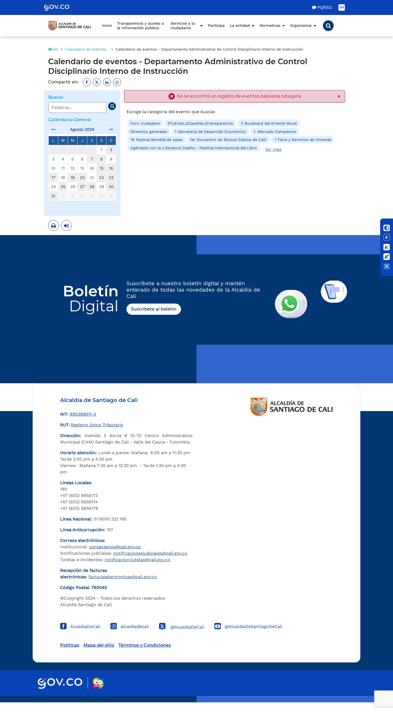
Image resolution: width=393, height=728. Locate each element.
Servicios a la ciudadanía (183, 25)
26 (72, 186)
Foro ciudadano (145, 123)
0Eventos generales (148, 131)
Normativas (270, 25)
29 (101, 186)
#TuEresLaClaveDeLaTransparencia (200, 123)
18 (63, 177)
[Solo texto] (386, 237)
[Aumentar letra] (386, 257)
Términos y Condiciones (144, 645)
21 (92, 177)
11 (63, 168)
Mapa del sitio (98, 645)
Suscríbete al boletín (153, 309)
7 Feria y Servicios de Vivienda (303, 139)
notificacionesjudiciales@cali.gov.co (150, 553)
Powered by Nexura (373, 699)
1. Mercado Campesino (275, 131)
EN (342, 7)
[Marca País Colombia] (98, 683)
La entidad (240, 25)
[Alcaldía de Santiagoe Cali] (69, 25)
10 (53, 168)
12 (73, 168)
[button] (328, 25)
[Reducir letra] (386, 247)
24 (53, 186)
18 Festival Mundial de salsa (156, 139)
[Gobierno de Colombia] (62, 7)
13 (82, 168)
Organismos (300, 25)
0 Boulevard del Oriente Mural (269, 123)
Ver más (273, 149)
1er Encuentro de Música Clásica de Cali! (228, 139)
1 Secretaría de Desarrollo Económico (210, 131)
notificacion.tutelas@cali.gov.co (137, 559)
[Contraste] (386, 228)
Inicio (107, 25)
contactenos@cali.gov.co (115, 546)
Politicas (69, 645)
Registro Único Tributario (97, 424)
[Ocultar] (386, 266)
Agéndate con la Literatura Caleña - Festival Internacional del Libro (193, 147)
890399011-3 (83, 414)
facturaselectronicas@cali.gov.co (122, 576)
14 (92, 168)
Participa (216, 25)
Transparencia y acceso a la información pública (140, 25)
